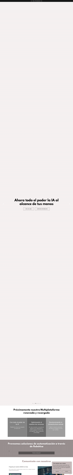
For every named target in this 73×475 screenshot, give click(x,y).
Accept (66, 471)
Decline (57, 471)
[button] (34, 403)
